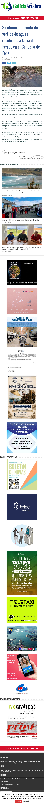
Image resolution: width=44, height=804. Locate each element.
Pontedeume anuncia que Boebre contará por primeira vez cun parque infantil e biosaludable (21, 248)
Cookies (16, 784)
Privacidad (10, 784)
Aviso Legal (3, 784)
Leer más (26, 801)
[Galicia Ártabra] (22, 6)
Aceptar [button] (18, 801)
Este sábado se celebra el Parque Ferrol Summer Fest (14, 152)
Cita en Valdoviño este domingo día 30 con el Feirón (20, 220)
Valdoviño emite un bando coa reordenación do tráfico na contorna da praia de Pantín (21, 192)
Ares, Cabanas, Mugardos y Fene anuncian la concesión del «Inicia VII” (29, 158)
